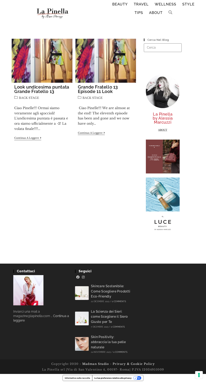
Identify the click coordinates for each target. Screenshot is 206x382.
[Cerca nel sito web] (163, 47)
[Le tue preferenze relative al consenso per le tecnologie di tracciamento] (199, 375)
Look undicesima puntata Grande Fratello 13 (41, 89)
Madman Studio (95, 364)
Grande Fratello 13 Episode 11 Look (98, 89)
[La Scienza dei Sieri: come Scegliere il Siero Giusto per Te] (82, 318)
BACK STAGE (29, 98)
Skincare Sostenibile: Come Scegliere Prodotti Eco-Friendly (110, 291)
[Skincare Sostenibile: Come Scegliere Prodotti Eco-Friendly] (82, 293)
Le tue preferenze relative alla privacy (113, 378)
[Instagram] (83, 277)
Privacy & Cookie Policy (134, 364)
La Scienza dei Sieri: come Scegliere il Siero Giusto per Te (109, 317)
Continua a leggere (27, 138)
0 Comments (119, 301)
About (162, 130)
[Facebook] (77, 277)
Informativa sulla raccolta (77, 378)
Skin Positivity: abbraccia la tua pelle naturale (108, 342)
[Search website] (170, 12)
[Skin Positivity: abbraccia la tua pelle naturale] (82, 344)
